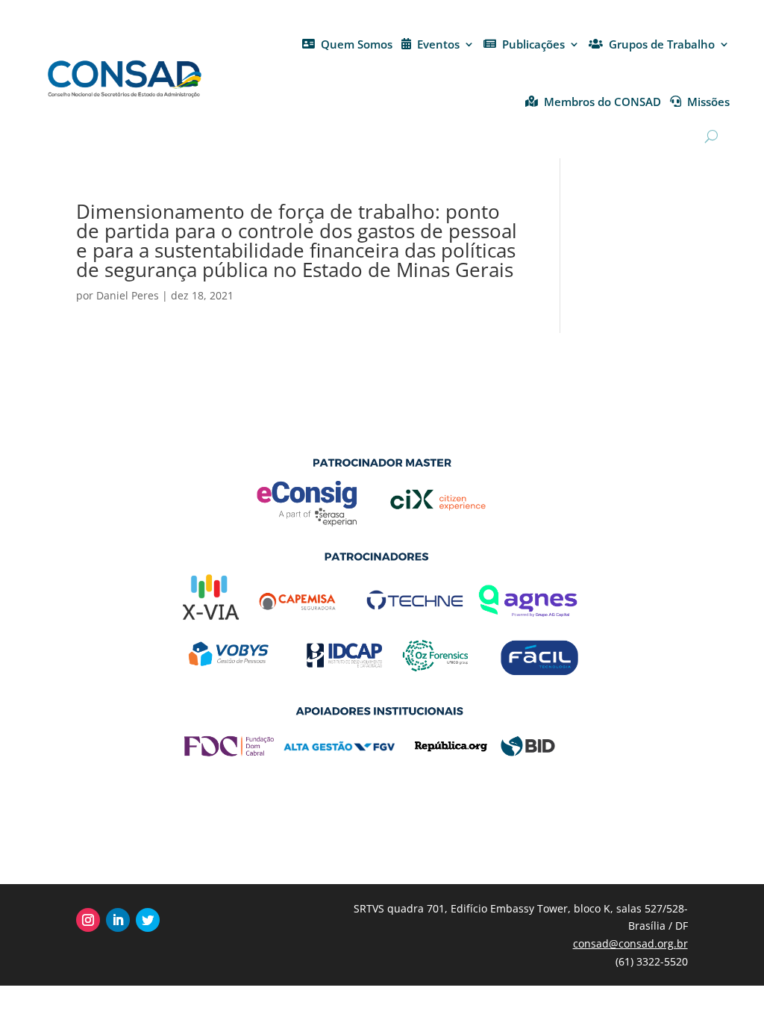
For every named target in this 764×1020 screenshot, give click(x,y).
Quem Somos (356, 44)
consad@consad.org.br (630, 943)
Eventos (438, 44)
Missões (708, 101)
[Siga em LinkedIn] (118, 920)
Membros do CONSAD (602, 101)
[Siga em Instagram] (88, 920)
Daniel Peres (127, 295)
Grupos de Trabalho (662, 44)
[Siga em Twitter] (148, 920)
